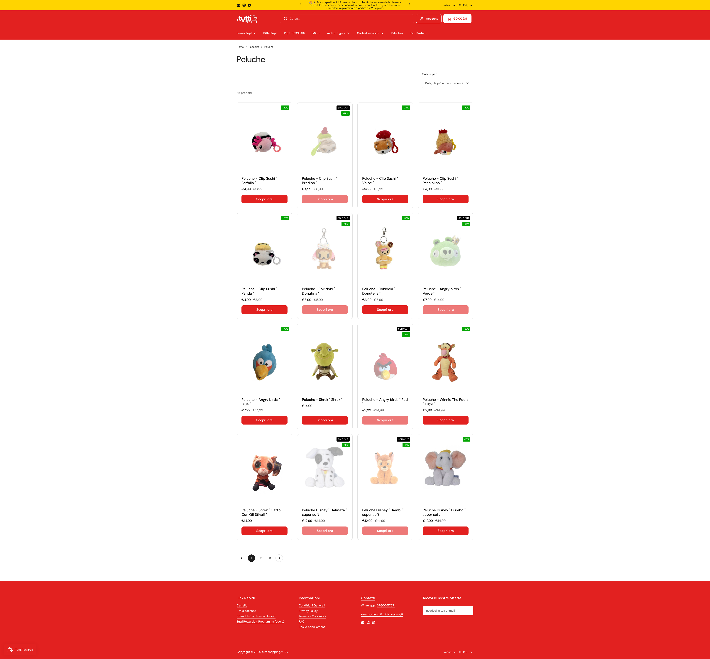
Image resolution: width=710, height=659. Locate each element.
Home (240, 46)
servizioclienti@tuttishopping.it (382, 614)
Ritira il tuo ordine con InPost (256, 616)
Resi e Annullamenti (312, 627)
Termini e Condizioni (312, 616)
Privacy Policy (308, 611)
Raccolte (254, 46)
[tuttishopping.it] (247, 19)
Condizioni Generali (312, 605)
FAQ (301, 621)
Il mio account (246, 611)
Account (432, 19)
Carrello (242, 605)
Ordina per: (429, 74)
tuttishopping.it (272, 652)
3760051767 (386, 605)
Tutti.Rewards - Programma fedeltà (260, 621)
